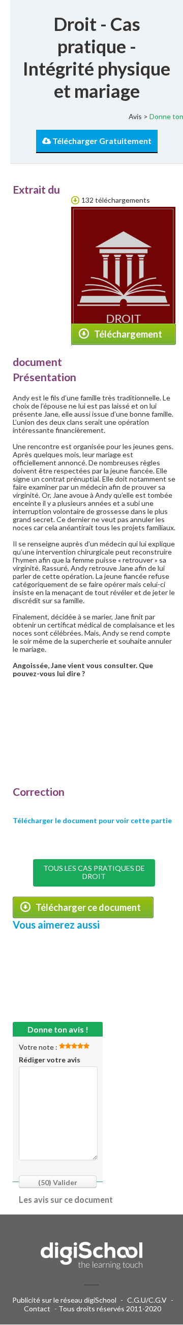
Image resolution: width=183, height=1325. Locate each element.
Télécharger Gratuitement (101, 140)
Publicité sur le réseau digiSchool (64, 1300)
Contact (37, 1308)
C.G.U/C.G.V (147, 1300)
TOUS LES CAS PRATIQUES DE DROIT (94, 872)
